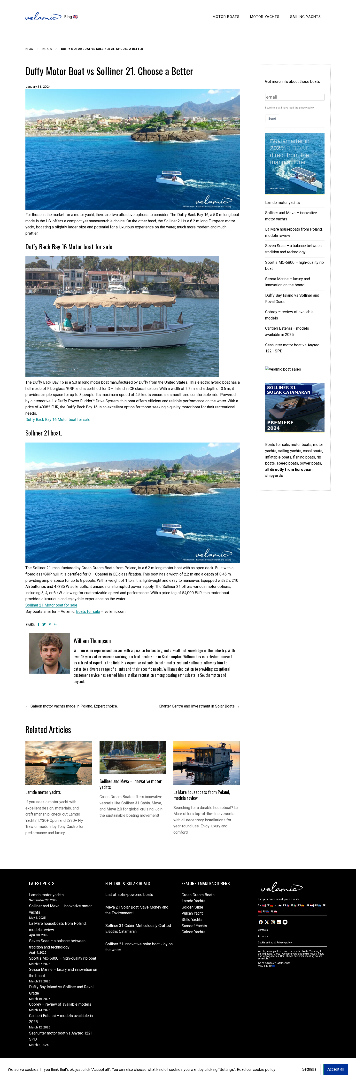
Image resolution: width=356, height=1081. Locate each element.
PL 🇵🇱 (274, 911)
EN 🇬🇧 (261, 905)
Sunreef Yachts (194, 926)
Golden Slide (192, 907)
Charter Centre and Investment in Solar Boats (197, 706)
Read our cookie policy (256, 1069)
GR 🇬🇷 (317, 905)
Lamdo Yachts (193, 901)
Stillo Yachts (192, 919)
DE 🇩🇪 (269, 905)
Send (272, 118)
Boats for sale (88, 611)
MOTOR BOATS (226, 17)
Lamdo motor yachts (43, 791)
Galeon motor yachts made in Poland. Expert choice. (74, 706)
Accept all (335, 1069)
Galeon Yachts (193, 932)
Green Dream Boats (198, 895)
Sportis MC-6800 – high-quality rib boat (62, 958)
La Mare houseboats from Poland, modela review (201, 794)
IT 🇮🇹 (293, 905)
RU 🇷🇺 (266, 911)
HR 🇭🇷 (309, 905)
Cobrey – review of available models (60, 1004)
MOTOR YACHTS (264, 17)
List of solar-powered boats (129, 894)
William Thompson (92, 641)
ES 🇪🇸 (301, 905)
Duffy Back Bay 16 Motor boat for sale (57, 419)
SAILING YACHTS (305, 17)
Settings (309, 1069)
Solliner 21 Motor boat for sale (51, 605)
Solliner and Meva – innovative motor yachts (131, 784)
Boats (47, 49)
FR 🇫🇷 (286, 905)
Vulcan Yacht (192, 913)
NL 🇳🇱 (278, 905)
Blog (29, 49)
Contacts (263, 930)
